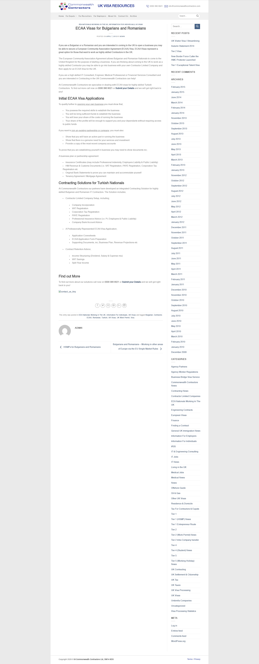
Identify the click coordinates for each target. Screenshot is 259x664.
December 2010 (179, 290)
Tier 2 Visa (176, 51)
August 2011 (177, 248)
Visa (132, 318)
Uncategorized (178, 606)
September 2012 (179, 186)
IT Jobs (174, 457)
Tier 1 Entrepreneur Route (183, 524)
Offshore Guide (178, 488)
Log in (174, 626)
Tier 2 (174, 530)
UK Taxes (175, 585)
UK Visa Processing (180, 590)
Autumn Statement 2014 (182, 46)
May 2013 (176, 149)
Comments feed (178, 636)
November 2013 (179, 118)
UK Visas (139, 24)
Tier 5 (174, 556)
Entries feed (177, 631)
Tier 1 (174, 514)
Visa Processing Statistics (183, 611)
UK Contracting (178, 570)
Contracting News (179, 391)
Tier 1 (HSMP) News (181, 519)
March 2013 (177, 160)
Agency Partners (179, 367)
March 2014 (177, 103)
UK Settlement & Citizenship (184, 575)
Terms (189, 659)
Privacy (197, 659)
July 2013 (175, 139)
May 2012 (176, 207)
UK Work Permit (123, 318)
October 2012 (177, 181)
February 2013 (178, 165)
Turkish (104, 318)
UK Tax (174, 580)
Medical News (178, 478)
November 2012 (179, 175)
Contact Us (123, 16)
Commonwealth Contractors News (184, 384)
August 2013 (177, 134)
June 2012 (176, 201)
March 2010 (177, 337)
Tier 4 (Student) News (181, 550)
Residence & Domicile (182, 504)
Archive (133, 16)
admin (122, 36)
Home (61, 16)
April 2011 (176, 269)
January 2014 (177, 113)
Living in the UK (178, 467)
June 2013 (176, 144)
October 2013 (177, 123)
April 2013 (176, 155)
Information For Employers (183, 436)
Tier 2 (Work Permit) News (183, 535)
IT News (175, 462)
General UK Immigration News (185, 431)
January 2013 (177, 170)
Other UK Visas (178, 499)
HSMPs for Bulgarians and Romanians (82, 347)
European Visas (179, 415)
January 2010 (177, 347)
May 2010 (176, 326)
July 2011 (175, 254)
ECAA (89, 318)
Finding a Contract (180, 426)
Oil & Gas (175, 493)
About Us (112, 16)
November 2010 (179, 295)
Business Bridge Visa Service (185, 377)
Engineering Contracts (182, 410)
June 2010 (176, 321)
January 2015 (177, 92)
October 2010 (177, 300)
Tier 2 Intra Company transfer (185, 540)
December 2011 (178, 227)
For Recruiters (85, 16)
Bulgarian (149, 315)
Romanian (96, 318)
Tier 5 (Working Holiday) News (182, 563)
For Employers (100, 16)
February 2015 (178, 87)
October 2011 (177, 238)
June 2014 (176, 97)
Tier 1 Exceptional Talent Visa (185, 65)
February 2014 (178, 108)
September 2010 (179, 306)
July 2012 (175, 196)
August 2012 (177, 191)
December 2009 (179, 352)
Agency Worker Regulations (184, 372)
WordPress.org (178, 641)
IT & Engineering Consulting (184, 452)
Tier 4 (174, 545)
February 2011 (178, 280)
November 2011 (178, 233)
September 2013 (179, 129)
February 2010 (178, 342)
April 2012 (176, 212)
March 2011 (176, 274)
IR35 (173, 447)
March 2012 (177, 217)
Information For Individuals (121, 24)
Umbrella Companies (181, 601)
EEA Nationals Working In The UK (93, 24)
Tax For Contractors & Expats (185, 509)
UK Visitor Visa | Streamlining (185, 41)
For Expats (70, 16)
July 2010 (175, 316)
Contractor (158, 315)
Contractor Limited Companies (185, 396)
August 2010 (177, 311)
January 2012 (177, 222)
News (174, 483)
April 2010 (176, 332)
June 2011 (176, 259)
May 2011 (175, 264)
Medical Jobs (177, 473)
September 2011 (179, 243)
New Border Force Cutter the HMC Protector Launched (185, 58)
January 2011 (177, 285)
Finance (175, 421)
